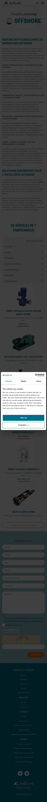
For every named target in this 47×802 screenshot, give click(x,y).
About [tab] (38, 381)
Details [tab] (23, 381)
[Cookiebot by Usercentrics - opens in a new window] (34, 375)
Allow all (23, 418)
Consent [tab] (8, 381)
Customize (22, 425)
